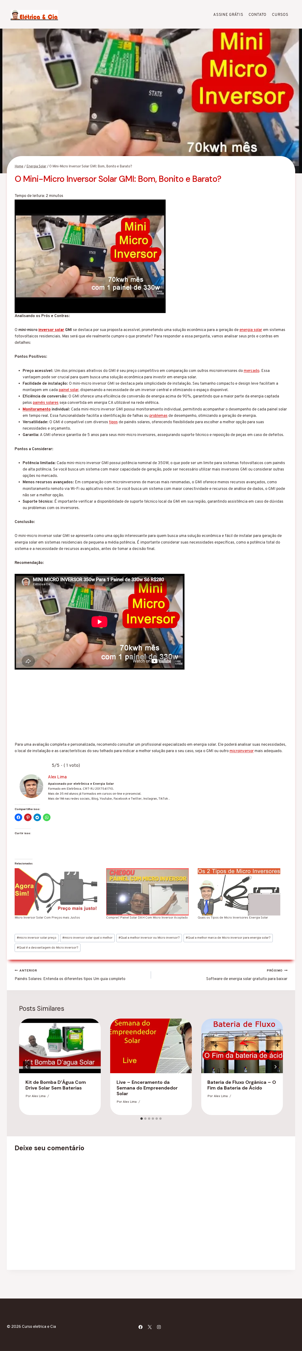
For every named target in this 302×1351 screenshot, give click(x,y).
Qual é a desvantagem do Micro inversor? (47, 948)
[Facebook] (140, 1327)
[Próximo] (275, 1066)
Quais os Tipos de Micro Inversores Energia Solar (233, 918)
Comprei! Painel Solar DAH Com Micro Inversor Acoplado (147, 918)
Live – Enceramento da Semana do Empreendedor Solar (147, 1088)
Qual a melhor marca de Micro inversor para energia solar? (228, 938)
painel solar (68, 390)
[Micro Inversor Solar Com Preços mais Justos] (58, 891)
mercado (251, 371)
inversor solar (51, 330)
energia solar (250, 330)
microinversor (242, 751)
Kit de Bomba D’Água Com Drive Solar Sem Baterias (55, 1085)
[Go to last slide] (26, 1066)
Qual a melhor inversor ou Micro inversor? (149, 938)
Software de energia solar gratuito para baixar (246, 975)
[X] (150, 1327)
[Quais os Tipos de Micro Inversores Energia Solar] (241, 891)
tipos (113, 422)
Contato (257, 15)
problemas (158, 415)
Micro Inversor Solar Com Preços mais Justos (47, 918)
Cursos (280, 15)
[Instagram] (159, 1327)
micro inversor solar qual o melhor (87, 938)
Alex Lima (39, 1096)
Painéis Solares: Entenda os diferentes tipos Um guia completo (70, 975)
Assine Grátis (228, 15)
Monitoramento (37, 409)
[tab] (141, 1118)
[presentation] (60, 1046)
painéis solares (46, 402)
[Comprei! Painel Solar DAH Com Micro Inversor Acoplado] (149, 891)
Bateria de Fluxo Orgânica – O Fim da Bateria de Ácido (241, 1085)
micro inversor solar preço (36, 938)
